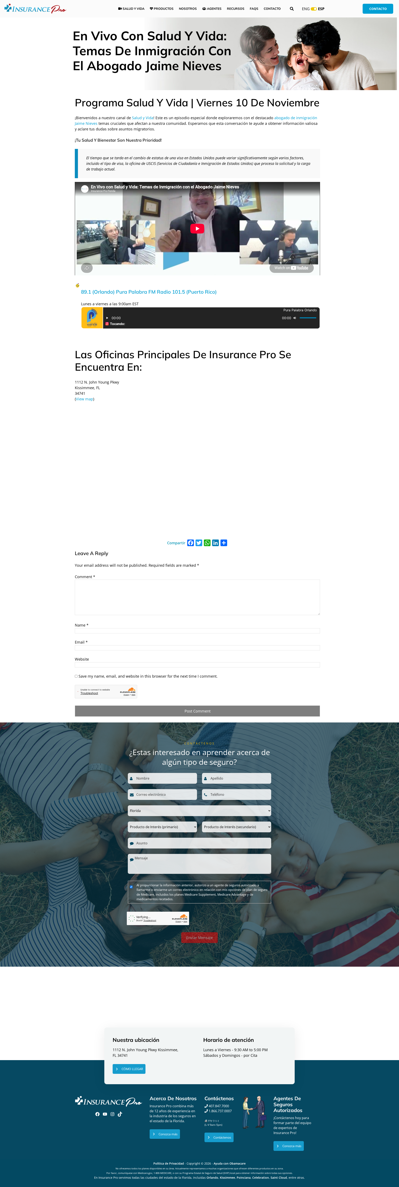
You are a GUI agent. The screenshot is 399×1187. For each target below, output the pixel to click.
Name (82, 625)
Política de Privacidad (168, 1163)
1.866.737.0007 (220, 1111)
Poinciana (244, 1178)
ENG (306, 8)
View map (84, 398)
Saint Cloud (279, 1178)
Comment (85, 576)
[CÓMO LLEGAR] (129, 1069)
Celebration (260, 1178)
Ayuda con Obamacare (230, 1163)
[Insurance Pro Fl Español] (35, 8)
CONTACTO (378, 9)
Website (82, 659)
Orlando (212, 1178)
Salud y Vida (142, 117)
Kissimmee (227, 1178)
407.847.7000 (218, 1106)
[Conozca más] (165, 1134)
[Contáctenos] (219, 1137)
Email (81, 642)
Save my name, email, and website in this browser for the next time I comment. (148, 676)
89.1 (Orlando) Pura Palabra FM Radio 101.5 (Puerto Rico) (149, 292)
